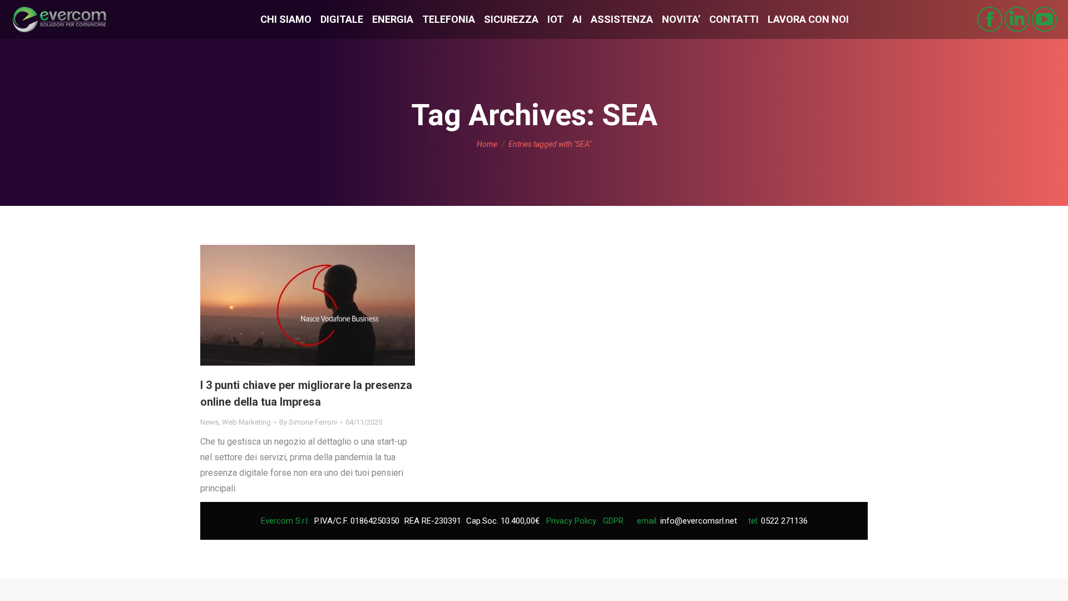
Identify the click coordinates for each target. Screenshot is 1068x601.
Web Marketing (246, 422)
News (209, 422)
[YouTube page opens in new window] (1044, 19)
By (308, 422)
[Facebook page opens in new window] (989, 19)
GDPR (613, 521)
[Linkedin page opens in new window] (1017, 19)
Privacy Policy (571, 521)
